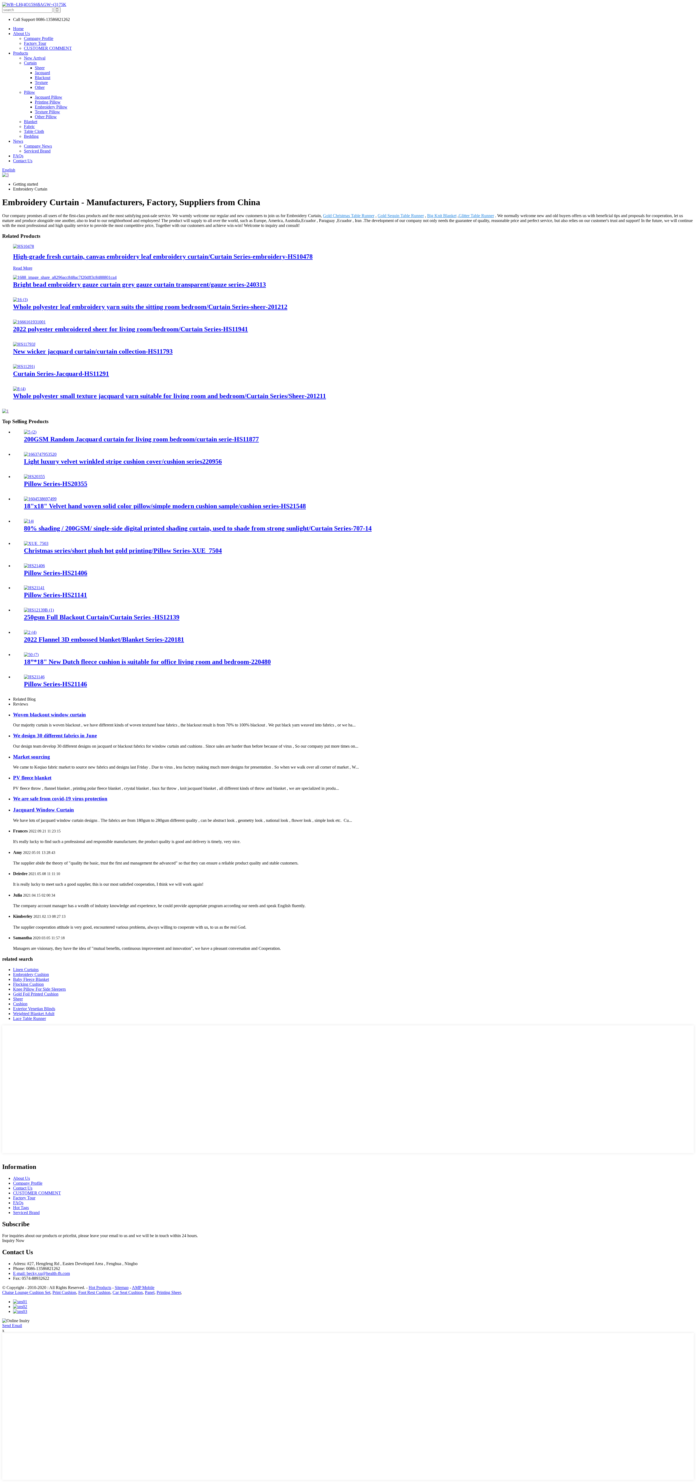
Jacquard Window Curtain (43, 810)
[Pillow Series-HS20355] (34, 476)
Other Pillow (46, 116)
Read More (22, 268)
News (18, 141)
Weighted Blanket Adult (33, 1013)
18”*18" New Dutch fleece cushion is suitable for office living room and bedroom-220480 (147, 661)
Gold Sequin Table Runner (401, 215)
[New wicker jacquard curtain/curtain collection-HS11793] (24, 344)
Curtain (30, 63)
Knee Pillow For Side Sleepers (39, 989)
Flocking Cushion (28, 984)
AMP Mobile (143, 1287)
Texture (41, 82)
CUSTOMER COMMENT (48, 48)
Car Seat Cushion (128, 1292)
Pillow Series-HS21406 (55, 572)
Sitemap (122, 1287)
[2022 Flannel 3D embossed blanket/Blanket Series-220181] (30, 632)
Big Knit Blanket (441, 215)
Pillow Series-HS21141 (55, 594)
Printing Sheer (169, 1292)
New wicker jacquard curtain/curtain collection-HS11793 (93, 351)
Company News (38, 146)
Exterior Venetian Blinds (34, 1008)
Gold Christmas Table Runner (348, 215)
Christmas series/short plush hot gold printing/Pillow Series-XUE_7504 (123, 550)
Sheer (40, 67)
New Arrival (34, 58)
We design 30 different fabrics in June (55, 735)
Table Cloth (34, 131)
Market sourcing (31, 757)
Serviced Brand (37, 151)
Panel (149, 1292)
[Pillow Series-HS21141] (34, 587)
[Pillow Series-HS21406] (34, 565)
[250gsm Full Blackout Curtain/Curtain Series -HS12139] (39, 610)
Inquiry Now (13, 1240)
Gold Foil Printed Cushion (35, 994)
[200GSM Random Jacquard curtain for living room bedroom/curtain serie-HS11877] (30, 432)
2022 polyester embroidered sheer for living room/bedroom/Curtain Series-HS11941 (130, 329)
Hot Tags (21, 1207)
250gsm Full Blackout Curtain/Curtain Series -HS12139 (101, 617)
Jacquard (42, 72)
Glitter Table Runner (476, 215)
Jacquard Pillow (48, 97)
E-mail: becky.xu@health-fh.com (41, 1273)
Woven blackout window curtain (49, 714)
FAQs (18, 156)
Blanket (30, 121)
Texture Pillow (47, 112)
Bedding (31, 136)
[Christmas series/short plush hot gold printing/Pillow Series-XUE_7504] (36, 543)
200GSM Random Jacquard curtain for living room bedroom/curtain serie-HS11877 (141, 439)
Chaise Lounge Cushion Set (26, 1292)
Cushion (20, 1003)
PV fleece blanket (32, 778)
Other (40, 87)
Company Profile (38, 38)
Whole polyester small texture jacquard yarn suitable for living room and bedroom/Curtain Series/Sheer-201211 (169, 396)
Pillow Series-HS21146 (55, 684)
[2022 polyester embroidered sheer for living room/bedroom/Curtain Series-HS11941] (29, 322)
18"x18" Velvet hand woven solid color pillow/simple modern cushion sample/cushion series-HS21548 (165, 506)
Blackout (42, 77)
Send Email (12, 1325)
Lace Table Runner (29, 1018)
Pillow (29, 92)
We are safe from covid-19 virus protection (60, 798)
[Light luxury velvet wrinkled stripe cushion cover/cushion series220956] (40, 454)
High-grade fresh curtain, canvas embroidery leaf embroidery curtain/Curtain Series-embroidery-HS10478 (163, 256)
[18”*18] (31, 654)
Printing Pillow (48, 102)
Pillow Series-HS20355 (55, 483)
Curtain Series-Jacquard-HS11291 (61, 373)
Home (18, 28)
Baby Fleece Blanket (31, 979)
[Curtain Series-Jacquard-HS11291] (24, 366)
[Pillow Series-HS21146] (34, 677)
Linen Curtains (26, 969)
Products (20, 53)
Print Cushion (64, 1292)
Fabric (29, 126)
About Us (21, 33)
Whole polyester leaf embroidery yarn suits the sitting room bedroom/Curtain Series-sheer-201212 (150, 306)
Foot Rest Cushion (94, 1292)
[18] (40, 499)
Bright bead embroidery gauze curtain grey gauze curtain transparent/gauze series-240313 (139, 284)
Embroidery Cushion (31, 974)
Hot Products (100, 1287)
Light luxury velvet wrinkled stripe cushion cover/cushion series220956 (123, 461)
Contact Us (22, 160)
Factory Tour (35, 43)
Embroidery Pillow (51, 107)
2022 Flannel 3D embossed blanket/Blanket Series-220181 (104, 639)
